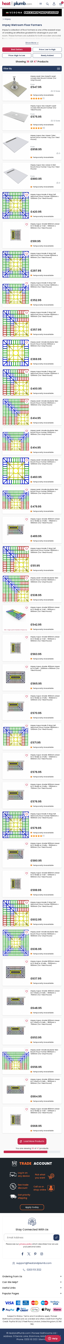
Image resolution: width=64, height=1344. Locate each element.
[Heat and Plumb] (17, 3)
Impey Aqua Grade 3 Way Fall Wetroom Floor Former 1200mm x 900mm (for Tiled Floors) (44, 285)
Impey (8, 19)
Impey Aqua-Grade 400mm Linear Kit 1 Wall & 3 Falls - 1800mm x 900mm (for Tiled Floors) (45, 1081)
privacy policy (25, 1244)
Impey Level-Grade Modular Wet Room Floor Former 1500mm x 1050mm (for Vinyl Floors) (44, 491)
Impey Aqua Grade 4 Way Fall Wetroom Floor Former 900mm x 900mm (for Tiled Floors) (44, 255)
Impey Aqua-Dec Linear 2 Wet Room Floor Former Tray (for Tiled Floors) (45, 167)
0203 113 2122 (34, 1269)
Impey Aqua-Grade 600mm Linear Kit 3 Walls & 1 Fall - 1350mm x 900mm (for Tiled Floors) (45, 226)
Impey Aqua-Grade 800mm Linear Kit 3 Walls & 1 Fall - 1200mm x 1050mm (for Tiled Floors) (45, 1111)
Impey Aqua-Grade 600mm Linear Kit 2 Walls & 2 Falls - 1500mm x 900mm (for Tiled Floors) (45, 845)
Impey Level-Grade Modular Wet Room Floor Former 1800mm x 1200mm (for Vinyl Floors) (44, 1052)
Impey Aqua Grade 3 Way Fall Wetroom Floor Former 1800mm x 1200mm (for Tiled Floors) (44, 727)
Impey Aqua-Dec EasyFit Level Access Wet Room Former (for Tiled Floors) (43, 108)
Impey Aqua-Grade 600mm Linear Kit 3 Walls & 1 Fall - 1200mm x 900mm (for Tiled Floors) (45, 875)
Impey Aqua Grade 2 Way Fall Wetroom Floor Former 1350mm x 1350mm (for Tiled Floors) (44, 550)
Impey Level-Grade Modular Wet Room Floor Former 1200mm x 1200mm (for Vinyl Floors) (44, 462)
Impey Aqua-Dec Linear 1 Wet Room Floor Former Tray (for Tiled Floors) (45, 138)
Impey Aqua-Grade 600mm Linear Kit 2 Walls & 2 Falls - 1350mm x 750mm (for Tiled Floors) (45, 786)
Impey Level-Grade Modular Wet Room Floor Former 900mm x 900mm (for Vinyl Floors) (44, 344)
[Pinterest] (35, 1254)
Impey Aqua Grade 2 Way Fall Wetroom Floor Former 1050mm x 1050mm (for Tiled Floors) (44, 314)
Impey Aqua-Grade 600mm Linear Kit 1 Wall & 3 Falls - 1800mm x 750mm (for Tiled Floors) (45, 1022)
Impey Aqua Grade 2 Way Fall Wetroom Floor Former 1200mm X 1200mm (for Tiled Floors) (45, 374)
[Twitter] (29, 1254)
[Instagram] (42, 1254)
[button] (54, 3)
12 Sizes (56, 91)
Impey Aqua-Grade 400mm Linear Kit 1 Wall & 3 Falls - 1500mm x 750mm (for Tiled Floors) (45, 993)
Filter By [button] (7, 68)
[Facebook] (22, 1254)
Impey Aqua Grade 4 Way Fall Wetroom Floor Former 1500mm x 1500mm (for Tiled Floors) (44, 816)
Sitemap (43, 1339)
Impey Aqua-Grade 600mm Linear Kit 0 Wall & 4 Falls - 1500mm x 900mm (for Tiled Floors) (45, 963)
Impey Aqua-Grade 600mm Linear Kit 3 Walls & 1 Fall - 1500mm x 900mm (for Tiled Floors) (45, 639)
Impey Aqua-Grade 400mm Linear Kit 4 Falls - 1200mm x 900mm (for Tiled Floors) (45, 668)
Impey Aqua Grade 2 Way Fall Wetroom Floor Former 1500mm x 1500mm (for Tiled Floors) (44, 904)
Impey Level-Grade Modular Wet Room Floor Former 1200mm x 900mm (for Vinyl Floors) (44, 432)
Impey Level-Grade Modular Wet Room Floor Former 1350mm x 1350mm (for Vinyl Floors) (44, 580)
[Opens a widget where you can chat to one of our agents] (53, 1339)
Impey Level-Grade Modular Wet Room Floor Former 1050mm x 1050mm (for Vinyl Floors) (44, 403)
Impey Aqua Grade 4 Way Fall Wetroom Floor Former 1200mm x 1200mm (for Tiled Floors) (44, 196)
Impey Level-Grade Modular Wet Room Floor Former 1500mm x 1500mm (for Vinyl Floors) (44, 934)
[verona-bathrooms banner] (32, 12)
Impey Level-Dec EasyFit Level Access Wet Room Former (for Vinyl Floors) (43, 78)
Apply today (32, 1207)
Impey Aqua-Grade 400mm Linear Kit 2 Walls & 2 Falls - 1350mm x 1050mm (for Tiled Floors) (45, 521)
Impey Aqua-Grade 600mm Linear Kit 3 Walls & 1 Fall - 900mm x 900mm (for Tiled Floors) (45, 609)
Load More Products (33, 1141)
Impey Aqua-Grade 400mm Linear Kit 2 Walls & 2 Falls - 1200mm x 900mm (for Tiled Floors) (45, 757)
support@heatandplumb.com (33, 1263)
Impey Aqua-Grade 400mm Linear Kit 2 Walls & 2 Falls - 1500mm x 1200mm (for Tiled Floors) (45, 698)
